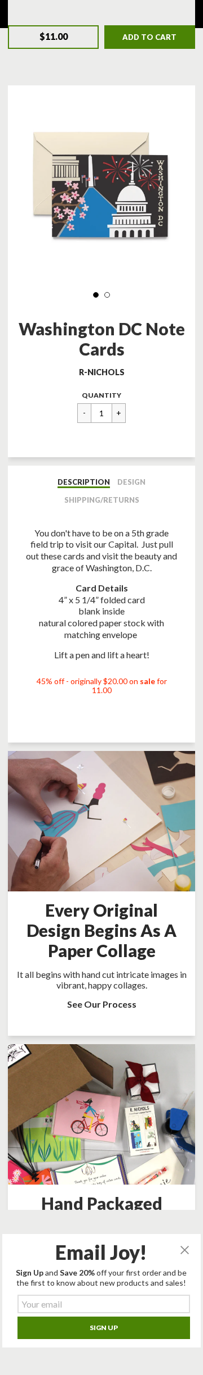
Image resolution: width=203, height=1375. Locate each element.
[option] (101, 187)
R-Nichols (102, 372)
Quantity (101, 395)
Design (131, 481)
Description (84, 481)
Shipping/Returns (101, 499)
